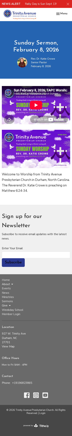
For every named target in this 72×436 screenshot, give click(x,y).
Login (42, 413)
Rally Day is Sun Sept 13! (41, 4)
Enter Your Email (12, 248)
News (5, 293)
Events (6, 288)
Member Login (11, 314)
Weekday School (12, 310)
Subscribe (13, 262)
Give (5, 305)
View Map (8, 346)
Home (6, 280)
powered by (34, 428)
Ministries (8, 297)
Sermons (7, 301)
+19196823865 (22, 383)
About (6, 284)
